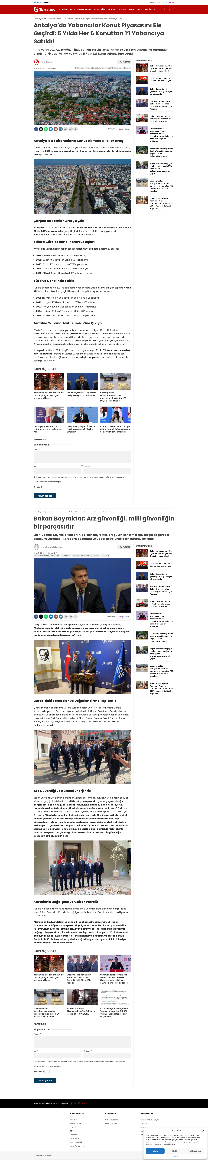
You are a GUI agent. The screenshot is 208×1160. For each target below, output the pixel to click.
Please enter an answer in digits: (47, 481)
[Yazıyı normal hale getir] (75, 129)
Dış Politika (99, 9)
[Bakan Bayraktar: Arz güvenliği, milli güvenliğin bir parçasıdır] (82, 381)
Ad (36, 466)
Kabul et (155, 1151)
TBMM (131, 9)
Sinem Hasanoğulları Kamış (52, 547)
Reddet (175, 1151)
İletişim (143, 1135)
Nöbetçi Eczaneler (112, 1120)
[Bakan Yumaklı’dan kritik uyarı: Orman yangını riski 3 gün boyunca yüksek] (49, 381)
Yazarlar (143, 1123)
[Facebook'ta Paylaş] (36, 129)
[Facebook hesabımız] (163, 2)
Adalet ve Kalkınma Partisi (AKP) (46, 555)
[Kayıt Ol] (165, 9)
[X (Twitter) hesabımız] (166, 2)
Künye (176, 1156)
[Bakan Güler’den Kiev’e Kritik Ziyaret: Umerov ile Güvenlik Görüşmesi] (142, 121)
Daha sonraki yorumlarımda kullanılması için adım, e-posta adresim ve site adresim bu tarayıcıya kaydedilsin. (80, 477)
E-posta (88, 466)
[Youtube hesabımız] (173, 2)
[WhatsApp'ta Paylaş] (46, 129)
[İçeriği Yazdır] (61, 129)
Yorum (37, 449)
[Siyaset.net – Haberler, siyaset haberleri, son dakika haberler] (44, 11)
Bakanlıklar (83, 9)
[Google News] (124, 129)
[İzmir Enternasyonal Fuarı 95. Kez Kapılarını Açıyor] (142, 83)
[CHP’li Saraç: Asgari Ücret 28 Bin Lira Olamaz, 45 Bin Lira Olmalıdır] (82, 415)
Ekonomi (112, 9)
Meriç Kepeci (46, 62)
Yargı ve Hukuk (76, 1142)
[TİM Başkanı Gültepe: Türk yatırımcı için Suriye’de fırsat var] (49, 415)
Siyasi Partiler (66, 9)
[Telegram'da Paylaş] (51, 129)
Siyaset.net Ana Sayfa (149, 1120)
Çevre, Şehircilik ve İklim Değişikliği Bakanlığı (103, 68)
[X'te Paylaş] (41, 129)
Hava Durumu (111, 1123)
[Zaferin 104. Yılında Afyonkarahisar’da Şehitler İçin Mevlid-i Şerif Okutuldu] (82, 997)
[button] (203, 1130)
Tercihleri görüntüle (195, 1151)
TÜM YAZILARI (124, 62)
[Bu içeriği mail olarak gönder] (56, 129)
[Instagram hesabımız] (170, 2)
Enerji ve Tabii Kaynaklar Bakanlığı (86, 555)
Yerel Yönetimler (146, 9)
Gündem (122, 9)
